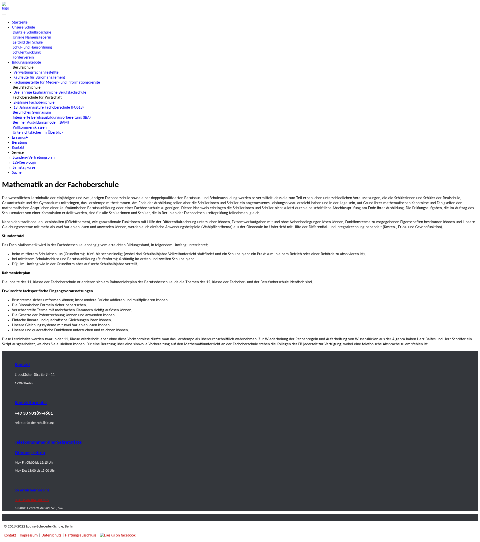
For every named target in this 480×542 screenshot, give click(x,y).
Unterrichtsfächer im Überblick (38, 133)
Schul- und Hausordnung (32, 48)
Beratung (19, 143)
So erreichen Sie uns (32, 490)
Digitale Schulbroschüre (32, 33)
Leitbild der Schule (28, 43)
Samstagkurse (24, 168)
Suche (17, 173)
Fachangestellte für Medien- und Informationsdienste (57, 83)
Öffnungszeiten (30, 453)
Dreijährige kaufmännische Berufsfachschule (50, 93)
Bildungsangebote (26, 63)
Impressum (29, 535)
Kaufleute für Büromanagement (39, 78)
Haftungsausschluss (80, 535)
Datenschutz (51, 535)
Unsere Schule (23, 28)
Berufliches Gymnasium (32, 113)
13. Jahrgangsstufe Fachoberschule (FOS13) (49, 108)
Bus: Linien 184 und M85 (32, 500)
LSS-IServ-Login (25, 163)
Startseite (20, 23)
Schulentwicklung (27, 53)
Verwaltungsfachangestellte (36, 73)
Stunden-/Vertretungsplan (33, 158)
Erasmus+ (20, 138)
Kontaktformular (31, 403)
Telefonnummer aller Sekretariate (48, 442)
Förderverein (23, 58)
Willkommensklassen (29, 128)
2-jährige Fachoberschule (34, 103)
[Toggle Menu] (4, 14)
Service (18, 153)
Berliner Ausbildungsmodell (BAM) (41, 123)
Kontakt (18, 148)
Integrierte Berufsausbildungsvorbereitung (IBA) (52, 118)
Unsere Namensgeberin (32, 38)
